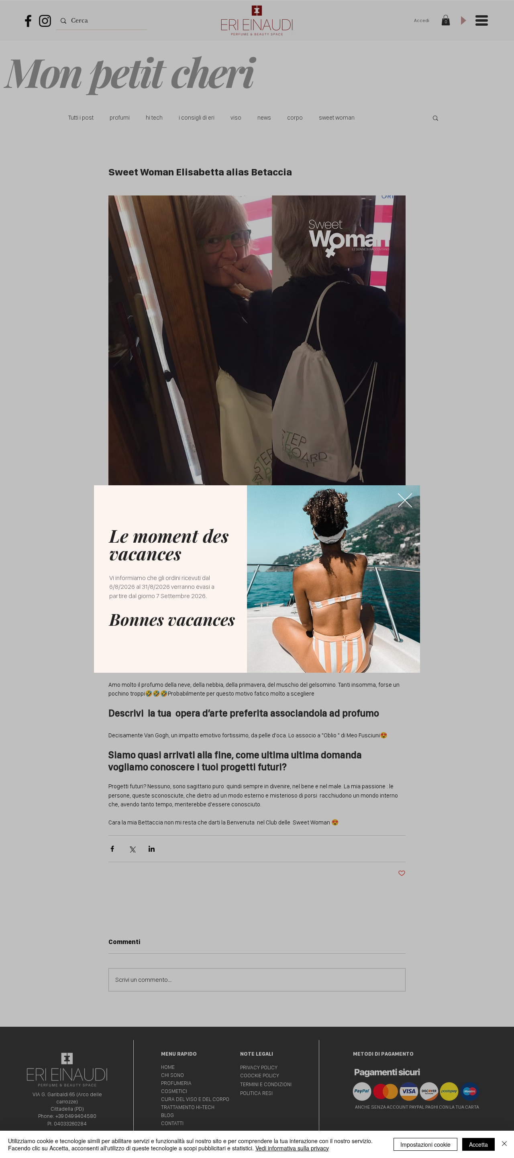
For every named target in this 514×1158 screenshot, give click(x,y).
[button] (405, 500)
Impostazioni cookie (425, 1144)
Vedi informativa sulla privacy (292, 1148)
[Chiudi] (504, 1144)
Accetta (478, 1144)
